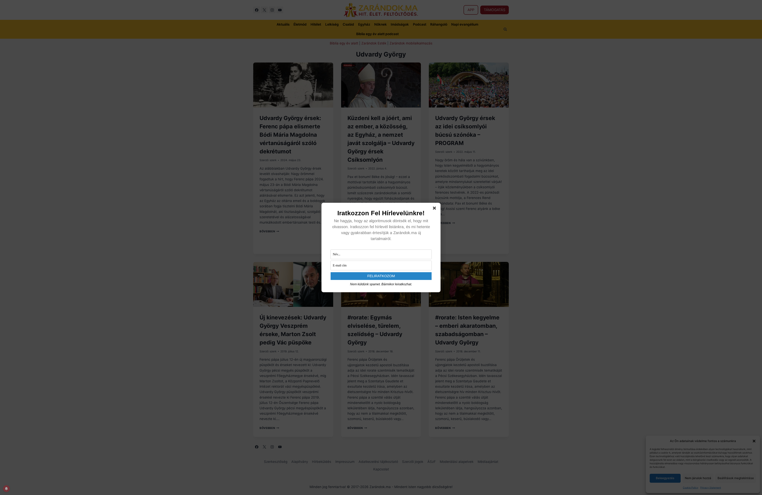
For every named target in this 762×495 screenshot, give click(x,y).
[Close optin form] (435, 209)
